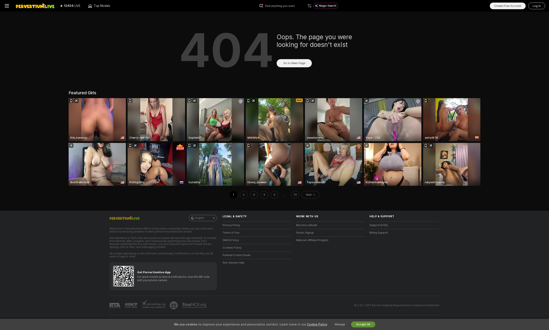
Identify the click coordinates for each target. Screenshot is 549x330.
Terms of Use (231, 232)
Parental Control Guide (236, 255)
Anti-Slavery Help (233, 262)
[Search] (309, 6)
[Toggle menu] (7, 6)
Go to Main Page (294, 63)
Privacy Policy (231, 225)
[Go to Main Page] (35, 6)
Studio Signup (305, 232)
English (199, 217)
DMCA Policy (231, 240)
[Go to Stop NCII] (194, 305)
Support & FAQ (379, 225)
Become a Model (306, 225)
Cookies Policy (232, 247)
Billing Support (379, 232)
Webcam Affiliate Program (312, 240)
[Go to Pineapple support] (174, 305)
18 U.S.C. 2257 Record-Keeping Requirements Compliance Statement (396, 305)
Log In (537, 6)
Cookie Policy (317, 324)
